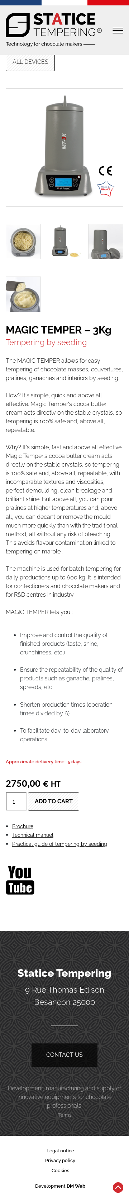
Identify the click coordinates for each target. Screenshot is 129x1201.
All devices (30, 61)
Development (60, 1186)
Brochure (22, 826)
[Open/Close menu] (118, 30)
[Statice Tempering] (54, 30)
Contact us (64, 1054)
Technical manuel (32, 835)
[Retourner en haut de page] (118, 1188)
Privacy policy (60, 1160)
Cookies (60, 1170)
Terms (64, 1115)
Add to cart (54, 801)
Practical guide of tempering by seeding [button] (59, 844)
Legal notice (60, 1150)
